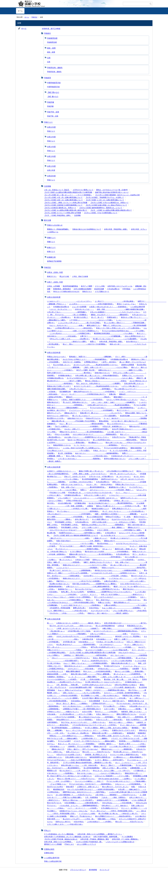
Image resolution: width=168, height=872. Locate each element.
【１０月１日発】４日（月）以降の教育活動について (63, 197)
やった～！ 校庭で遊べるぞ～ (114, 701)
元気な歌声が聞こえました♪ (134, 383)
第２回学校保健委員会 (90, 479)
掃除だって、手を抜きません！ (81, 816)
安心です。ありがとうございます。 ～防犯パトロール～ (71, 626)
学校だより (48, 122)
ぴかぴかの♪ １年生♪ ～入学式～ (67, 613)
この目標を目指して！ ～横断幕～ (94, 738)
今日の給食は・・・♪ (103, 639)
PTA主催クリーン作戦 (57, 492)
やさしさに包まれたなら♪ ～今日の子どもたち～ (81, 706)
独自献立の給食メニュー (100, 508)
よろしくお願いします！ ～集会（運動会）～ (103, 527)
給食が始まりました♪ (102, 373)
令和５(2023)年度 (53, 353)
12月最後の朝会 (80, 503)
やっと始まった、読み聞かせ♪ (78, 733)
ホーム (20, 11)
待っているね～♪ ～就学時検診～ (78, 511)
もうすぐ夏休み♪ (76, 551)
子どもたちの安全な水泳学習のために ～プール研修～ (123, 331)
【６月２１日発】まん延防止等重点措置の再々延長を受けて (65, 210)
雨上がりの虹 (64, 276)
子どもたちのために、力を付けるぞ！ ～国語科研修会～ (90, 784)
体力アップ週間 (86, 286)
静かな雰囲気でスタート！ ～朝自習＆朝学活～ (113, 816)
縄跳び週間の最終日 (73, 671)
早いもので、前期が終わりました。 (75, 402)
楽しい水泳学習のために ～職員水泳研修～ (115, 440)
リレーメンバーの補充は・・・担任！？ (89, 781)
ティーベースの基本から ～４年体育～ (62, 679)
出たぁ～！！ (107, 549)
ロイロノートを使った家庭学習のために (124, 754)
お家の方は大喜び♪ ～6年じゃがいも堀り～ (125, 581)
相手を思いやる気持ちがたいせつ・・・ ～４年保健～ (113, 647)
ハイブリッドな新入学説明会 (121, 661)
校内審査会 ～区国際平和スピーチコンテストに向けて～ (109, 592)
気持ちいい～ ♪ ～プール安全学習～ (113, 560)
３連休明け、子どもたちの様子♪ (79, 746)
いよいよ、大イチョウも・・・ (60, 309)
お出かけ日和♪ (87, 711)
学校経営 (47, 78)
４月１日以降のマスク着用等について (120, 471)
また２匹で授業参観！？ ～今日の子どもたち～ (74, 795)
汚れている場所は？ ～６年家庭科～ (77, 426)
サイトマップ (104, 870)
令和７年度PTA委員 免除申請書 (106, 836)
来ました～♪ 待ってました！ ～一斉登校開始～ (77, 744)
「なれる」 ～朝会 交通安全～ (113, 797)
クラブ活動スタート (102, 291)
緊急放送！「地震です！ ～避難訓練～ (90, 357)
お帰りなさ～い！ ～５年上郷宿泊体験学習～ (88, 586)
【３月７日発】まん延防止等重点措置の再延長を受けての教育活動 (68, 192)
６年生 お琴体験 (53, 286)
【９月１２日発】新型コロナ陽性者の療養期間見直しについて (75, 535)
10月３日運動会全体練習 (82, 289)
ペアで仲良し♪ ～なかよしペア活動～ (91, 320)
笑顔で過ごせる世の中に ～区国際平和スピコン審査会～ (94, 584)
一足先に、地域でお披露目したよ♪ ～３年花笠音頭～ (82, 399)
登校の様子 (70, 787)
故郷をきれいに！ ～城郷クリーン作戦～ (120, 370)
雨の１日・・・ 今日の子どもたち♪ (96, 752)
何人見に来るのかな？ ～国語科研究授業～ (76, 644)
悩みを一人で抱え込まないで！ (79, 440)
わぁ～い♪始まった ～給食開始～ (121, 608)
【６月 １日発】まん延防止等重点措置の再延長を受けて (111, 210)
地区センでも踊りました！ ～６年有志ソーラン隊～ (118, 506)
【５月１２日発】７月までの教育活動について (100, 213)
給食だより (51, 247)
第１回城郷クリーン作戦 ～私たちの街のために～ (100, 695)
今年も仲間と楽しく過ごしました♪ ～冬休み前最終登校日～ (97, 375)
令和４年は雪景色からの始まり (126, 685)
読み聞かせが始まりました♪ (59, 584)
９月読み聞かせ (110, 533)
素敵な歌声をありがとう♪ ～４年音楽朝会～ (95, 391)
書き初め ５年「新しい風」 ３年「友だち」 (121, 679)
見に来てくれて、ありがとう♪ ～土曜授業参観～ (70, 570)
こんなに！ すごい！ (89, 594)
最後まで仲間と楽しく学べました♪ (91, 471)
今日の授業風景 (94, 701)
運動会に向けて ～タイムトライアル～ (125, 541)
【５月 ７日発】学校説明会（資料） (57, 215)
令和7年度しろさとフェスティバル (119, 286)
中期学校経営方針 (54, 83)
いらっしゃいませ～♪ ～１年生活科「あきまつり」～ (96, 498)
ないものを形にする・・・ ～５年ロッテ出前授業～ (123, 535)
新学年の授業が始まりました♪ (115, 459)
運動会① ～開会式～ (88, 397)
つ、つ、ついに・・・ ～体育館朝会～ (96, 445)
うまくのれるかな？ (110, 644)
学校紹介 (47, 33)
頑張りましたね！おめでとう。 (72, 484)
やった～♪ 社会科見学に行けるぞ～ (95, 661)
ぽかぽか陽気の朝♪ (65, 503)
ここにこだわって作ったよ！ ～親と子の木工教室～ (79, 323)
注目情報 (47, 186)
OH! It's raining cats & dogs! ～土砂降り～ (115, 779)
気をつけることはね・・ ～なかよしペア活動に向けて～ (99, 773)
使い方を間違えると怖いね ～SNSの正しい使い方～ (118, 813)
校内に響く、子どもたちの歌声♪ (72, 592)
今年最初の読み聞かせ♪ (72, 495)
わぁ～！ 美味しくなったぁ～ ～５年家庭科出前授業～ (86, 663)
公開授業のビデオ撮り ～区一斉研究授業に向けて (82, 709)
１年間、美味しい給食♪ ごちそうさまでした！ (89, 474)
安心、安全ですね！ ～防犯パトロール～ (118, 600)
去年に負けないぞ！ (82, 519)
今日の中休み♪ (94, 608)
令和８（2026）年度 (55, 272)
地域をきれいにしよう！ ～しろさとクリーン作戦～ (85, 565)
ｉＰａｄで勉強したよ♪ (57, 784)
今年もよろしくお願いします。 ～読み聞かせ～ (69, 339)
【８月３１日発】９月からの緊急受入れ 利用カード (109, 202)
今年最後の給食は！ (65, 375)
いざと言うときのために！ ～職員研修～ (79, 459)
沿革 (49, 58)
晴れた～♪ (89, 600)
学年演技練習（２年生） (70, 525)
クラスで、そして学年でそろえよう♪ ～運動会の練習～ (95, 741)
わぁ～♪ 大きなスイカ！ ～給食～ (66, 325)
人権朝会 (90, 506)
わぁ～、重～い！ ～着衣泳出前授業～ (82, 424)
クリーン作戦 (100, 286)
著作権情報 (93, 870)
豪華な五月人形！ (79, 608)
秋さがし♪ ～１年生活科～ (106, 711)
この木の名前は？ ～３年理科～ (99, 822)
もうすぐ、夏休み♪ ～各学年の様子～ (109, 760)
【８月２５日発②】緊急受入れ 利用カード (60, 208)
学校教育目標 (52, 38)
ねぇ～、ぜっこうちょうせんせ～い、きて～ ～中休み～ (87, 730)
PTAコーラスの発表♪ (62, 434)
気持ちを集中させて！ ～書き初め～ (69, 373)
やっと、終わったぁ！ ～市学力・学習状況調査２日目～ (112, 811)
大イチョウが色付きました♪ (77, 378)
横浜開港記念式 (58, 789)
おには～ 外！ (92, 484)
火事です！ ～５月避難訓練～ (101, 336)
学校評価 (50, 102)
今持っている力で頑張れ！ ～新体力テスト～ (122, 594)
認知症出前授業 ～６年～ (57, 674)
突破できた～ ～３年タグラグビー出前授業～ (78, 581)
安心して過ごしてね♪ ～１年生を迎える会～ (87, 456)
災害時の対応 (49, 849)
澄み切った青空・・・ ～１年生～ (132, 744)
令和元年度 (51, 176)
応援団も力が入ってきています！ (124, 730)
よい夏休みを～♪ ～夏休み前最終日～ (128, 757)
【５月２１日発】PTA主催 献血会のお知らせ (60, 839)
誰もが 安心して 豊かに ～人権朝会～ (72, 703)
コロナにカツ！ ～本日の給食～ (81, 669)
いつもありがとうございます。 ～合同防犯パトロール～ (114, 573)
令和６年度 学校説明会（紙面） (116, 229)
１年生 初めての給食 (80, 276)
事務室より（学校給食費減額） (58, 229)
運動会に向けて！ (70, 413)
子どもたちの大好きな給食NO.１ (116, 448)
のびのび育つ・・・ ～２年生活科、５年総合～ (106, 576)
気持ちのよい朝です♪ (63, 822)
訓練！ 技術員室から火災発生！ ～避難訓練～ (116, 514)
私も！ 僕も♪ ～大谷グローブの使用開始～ (85, 344)
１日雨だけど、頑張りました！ (88, 787)
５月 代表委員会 (91, 797)
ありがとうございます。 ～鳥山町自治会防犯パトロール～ (96, 365)
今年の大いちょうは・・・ (84, 309)
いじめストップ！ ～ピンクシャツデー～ (69, 301)
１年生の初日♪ (141, 610)
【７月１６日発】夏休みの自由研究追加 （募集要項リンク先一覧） (87, 762)
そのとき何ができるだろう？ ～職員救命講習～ (95, 434)
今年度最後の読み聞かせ (119, 359)
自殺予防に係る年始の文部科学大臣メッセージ (112, 192)
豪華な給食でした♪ (93, 325)
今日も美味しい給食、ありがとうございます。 (114, 736)
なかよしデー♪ (141, 490)
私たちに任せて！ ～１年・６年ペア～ (75, 770)
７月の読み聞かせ (113, 289)
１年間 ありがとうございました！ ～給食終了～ (78, 628)
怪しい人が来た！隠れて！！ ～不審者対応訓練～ (125, 323)
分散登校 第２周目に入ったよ (96, 754)
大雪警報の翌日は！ (91, 362)
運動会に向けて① (58, 749)
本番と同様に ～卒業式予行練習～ (124, 628)
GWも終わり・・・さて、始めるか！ (115, 805)
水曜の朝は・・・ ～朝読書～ (130, 709)
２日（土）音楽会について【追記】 (57, 190)
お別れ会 (121, 626)
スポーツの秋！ (109, 709)
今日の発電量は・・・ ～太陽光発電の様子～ (82, 803)
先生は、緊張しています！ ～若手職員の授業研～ (113, 658)
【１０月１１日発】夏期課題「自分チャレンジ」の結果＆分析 (117, 195)
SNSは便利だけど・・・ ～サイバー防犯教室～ (74, 719)
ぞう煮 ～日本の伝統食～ (90, 679)
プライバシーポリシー (78, 870)
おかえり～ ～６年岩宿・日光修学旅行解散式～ (122, 693)
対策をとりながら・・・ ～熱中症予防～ (124, 568)
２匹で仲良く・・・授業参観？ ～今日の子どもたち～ (116, 795)
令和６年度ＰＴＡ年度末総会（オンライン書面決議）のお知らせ (67, 836)
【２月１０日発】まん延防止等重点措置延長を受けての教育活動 (92, 652)
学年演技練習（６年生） (63, 522)
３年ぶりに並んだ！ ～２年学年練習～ (69, 514)
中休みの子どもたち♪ (93, 418)
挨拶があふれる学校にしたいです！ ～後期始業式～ (103, 525)
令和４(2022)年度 (53, 467)
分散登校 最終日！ (107, 744)
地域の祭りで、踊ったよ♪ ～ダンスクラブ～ (101, 413)
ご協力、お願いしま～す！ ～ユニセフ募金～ (106, 367)
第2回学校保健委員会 (70, 286)
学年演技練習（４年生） (70, 527)
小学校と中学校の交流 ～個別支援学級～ (88, 500)
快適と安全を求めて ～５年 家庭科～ (78, 541)
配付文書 (47, 220)
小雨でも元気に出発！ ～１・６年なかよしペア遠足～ (114, 522)
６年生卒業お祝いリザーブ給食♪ (79, 631)
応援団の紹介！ (112, 317)
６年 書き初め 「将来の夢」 (67, 685)
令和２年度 (51, 166)
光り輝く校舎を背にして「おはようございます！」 (103, 682)
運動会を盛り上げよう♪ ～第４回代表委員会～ (91, 554)
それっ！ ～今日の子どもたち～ (71, 658)
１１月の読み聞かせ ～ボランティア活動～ (76, 714)
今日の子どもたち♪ (119, 437)
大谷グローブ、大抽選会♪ (72, 362)
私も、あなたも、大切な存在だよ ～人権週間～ (98, 383)
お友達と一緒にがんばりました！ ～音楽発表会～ (108, 307)
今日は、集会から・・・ (105, 714)
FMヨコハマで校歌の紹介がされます (66, 291)
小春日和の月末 (87, 639)
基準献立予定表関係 (54, 261)
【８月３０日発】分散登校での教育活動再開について (63, 205)
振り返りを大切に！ (81, 317)
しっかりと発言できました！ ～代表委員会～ (81, 605)
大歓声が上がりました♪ (109, 479)
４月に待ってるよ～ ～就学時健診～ (67, 312)
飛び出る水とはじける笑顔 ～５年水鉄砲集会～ (107, 551)
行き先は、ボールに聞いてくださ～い (110, 642)
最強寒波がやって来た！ (117, 487)
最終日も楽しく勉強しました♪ (125, 549)
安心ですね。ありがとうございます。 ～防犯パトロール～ (83, 722)
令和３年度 (51, 156)
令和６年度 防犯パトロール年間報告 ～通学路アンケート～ (99, 834)
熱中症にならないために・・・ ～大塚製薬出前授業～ (118, 570)
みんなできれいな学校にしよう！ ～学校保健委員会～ (85, 359)
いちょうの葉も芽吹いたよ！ (123, 610)
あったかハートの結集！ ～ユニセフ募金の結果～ (107, 650)
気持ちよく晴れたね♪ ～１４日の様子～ (78, 800)
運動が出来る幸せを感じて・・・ (123, 663)
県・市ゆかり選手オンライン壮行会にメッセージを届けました (69, 776)
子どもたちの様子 (64, 741)
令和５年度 (51, 137)
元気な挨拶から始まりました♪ (76, 757)
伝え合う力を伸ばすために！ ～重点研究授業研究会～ (111, 503)
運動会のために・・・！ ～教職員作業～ (117, 749)
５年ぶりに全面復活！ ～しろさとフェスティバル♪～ (115, 312)
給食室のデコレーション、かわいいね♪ (74, 811)
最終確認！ (136, 728)
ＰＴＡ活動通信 (127, 836)
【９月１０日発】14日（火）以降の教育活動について (63, 200)
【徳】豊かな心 (53, 92)
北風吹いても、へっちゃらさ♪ (133, 375)
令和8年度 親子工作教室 (51, 28)
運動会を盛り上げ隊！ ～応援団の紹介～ (108, 733)
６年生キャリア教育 (82, 560)
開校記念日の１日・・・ (133, 773)
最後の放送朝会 (136, 448)
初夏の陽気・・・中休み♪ (107, 819)
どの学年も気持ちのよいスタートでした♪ (97, 685)
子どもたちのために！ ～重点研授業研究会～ (112, 408)
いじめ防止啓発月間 (138, 307)
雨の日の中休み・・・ (105, 543)
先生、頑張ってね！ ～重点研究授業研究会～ (83, 487)
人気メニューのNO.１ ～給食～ (109, 634)
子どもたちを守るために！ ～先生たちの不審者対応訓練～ (69, 760)
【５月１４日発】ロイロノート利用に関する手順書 (62, 213)
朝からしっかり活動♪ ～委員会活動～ (129, 671)
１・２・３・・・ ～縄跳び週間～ (82, 677)
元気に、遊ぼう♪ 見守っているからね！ (82, 749)
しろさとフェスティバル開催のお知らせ (120, 842)
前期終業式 (142, 733)
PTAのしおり (69, 844)
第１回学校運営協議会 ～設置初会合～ (67, 728)
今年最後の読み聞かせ (61, 307)
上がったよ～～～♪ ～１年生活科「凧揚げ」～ (112, 490)
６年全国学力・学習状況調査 (59, 608)
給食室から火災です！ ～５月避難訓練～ (113, 800)
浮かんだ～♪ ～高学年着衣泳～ (101, 557)
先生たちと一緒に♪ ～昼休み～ (121, 722)
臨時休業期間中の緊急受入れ (100, 757)
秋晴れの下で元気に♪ (113, 517)
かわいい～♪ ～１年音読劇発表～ (128, 784)
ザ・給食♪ (127, 517)
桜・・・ (50, 623)
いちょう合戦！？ (64, 498)
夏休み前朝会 (104, 421)
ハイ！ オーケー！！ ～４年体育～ (83, 808)
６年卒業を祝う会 (69, 642)
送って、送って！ (97, 317)
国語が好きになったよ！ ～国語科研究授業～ (82, 666)
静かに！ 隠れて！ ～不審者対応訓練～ (117, 765)
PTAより (47, 830)
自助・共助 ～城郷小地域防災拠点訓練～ (121, 309)
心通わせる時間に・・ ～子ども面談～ (125, 605)
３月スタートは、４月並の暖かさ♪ (101, 476)
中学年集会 (126, 289)
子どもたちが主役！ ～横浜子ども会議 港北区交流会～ (93, 546)
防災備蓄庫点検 (65, 391)
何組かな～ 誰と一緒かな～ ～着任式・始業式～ (108, 613)
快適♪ (133, 787)
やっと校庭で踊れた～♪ (100, 519)
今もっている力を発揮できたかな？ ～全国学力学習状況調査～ (91, 789)
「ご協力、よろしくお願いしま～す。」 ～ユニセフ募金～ (122, 677)
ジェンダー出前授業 (79, 307)
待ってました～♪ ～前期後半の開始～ (78, 549)
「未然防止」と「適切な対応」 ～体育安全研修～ (85, 655)
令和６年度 (51, 127)
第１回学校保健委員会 (92, 768)
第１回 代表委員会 (65, 453)
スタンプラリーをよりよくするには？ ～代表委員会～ (71, 530)
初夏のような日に (104, 602)
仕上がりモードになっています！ (124, 519)
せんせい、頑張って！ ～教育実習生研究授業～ (86, 429)
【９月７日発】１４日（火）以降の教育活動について (105, 200)
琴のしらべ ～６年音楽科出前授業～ (97, 671)
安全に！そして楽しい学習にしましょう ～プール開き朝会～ (118, 328)
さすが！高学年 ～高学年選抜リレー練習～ (119, 530)
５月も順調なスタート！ (109, 808)
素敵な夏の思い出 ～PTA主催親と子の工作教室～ (74, 421)
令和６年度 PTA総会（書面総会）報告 (94, 839)
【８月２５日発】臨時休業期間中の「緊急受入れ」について (100, 208)
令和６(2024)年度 (53, 297)
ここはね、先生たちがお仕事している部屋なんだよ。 (82, 448)
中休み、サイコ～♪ (100, 450)
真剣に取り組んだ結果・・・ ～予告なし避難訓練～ (91, 674)
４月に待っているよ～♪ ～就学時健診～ (90, 389)
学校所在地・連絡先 (55, 68)
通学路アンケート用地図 (53, 844)
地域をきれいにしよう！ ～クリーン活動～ (84, 578)
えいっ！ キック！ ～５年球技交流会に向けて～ (83, 394)
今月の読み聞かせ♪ (103, 482)
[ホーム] (69, 3)
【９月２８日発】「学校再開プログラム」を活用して (104, 197)
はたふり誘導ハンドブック (86, 844)
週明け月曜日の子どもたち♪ (126, 714)
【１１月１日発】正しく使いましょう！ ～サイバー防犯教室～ (68, 195)
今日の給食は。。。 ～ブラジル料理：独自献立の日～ (115, 687)
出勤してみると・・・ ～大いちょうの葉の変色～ (82, 693)
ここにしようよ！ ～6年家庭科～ (77, 568)
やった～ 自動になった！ (134, 644)
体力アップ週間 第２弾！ (86, 370)
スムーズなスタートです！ (100, 610)
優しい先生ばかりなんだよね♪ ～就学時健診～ (97, 717)
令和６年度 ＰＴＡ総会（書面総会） (125, 839)
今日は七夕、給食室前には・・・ (114, 426)
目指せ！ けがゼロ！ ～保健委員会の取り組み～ (106, 690)
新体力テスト (52, 276)
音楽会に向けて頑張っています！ (59, 386)
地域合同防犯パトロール (62, 445)
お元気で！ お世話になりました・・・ (61, 471)
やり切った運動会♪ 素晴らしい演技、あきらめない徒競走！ (107, 728)
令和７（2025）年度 (55, 282)
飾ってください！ (66, 560)
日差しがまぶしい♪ (73, 752)
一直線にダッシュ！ (100, 538)
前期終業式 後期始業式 (62, 289)
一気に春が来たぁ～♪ (57, 631)
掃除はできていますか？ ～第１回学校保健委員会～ (82, 432)
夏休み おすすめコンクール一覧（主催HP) (112, 190)
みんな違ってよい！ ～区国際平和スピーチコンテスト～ (86, 437)
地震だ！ (93, 341)
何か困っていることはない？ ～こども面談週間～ (115, 339)
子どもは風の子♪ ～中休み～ (114, 706)
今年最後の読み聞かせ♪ (55, 378)
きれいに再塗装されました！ (135, 336)
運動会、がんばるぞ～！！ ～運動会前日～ (110, 315)
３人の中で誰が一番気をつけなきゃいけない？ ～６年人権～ (104, 698)
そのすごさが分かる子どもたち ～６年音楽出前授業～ (84, 636)
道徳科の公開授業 (127, 365)
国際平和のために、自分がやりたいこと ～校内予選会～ (84, 792)
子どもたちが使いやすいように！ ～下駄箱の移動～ (126, 781)
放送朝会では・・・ (65, 589)
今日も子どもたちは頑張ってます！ (69, 754)
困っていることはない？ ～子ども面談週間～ (94, 416)
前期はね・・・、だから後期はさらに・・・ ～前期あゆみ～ (71, 736)
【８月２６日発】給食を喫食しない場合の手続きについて (106, 205)
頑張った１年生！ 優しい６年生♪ (114, 768)
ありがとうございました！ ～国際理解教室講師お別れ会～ (116, 631)
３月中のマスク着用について (83, 190)
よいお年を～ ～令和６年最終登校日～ (91, 304)
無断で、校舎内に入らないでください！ (98, 562)
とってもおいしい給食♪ (87, 813)
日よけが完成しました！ (62, 365)
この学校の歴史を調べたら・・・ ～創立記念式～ (74, 328)
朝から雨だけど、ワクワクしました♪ (115, 787)
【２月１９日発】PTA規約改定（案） (89, 842)
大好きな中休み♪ (106, 484)
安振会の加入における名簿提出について (86, 229)
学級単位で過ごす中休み (131, 695)
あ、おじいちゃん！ (123, 476)
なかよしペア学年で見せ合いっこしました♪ (122, 399)
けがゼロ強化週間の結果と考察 (80, 687)
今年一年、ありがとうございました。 (123, 474)
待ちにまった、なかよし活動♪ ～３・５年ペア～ (111, 770)
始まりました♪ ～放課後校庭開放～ (97, 453)
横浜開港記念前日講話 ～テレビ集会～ (114, 333)
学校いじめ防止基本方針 (53, 861)
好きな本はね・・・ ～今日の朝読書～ (117, 803)
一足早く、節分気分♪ (108, 362)
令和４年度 (51, 147)
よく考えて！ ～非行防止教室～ (115, 301)
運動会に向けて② (100, 746)
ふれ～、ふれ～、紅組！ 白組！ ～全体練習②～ (113, 402)
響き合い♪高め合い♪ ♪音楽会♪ (106, 381)
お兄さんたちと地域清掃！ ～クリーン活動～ (112, 776)
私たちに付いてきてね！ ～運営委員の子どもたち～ (97, 589)
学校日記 (34, 17)
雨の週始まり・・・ (95, 442)
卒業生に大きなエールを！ (56, 357)
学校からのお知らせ (55, 225)
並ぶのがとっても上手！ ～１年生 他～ (79, 819)
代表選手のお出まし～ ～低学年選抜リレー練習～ (80, 533)
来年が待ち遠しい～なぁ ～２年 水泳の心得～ (79, 765)
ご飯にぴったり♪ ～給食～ (69, 538)
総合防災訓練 (99, 289)
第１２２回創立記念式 (95, 517)
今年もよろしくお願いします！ (95, 495)
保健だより (51, 238)
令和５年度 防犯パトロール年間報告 (58, 842)
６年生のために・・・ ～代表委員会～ (114, 669)
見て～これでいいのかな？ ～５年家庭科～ (115, 597)
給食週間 (135, 669)
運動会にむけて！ (145, 527)
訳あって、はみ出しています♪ (75, 476)
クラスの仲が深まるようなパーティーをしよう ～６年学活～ (94, 725)
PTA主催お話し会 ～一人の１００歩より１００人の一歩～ (90, 492)
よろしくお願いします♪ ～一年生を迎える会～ (65, 824)
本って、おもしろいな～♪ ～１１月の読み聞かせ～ (123, 511)
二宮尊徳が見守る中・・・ (102, 703)
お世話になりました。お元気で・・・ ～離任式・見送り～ (78, 623)
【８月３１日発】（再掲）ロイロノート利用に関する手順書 (65, 202)
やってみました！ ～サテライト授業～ (71, 543)
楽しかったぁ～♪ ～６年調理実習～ (128, 674)
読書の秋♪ (112, 394)
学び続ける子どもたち (112, 666)
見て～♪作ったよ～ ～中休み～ (67, 647)
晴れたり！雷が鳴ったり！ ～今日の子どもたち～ (76, 779)
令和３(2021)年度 (53, 619)
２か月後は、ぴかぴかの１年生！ (81, 482)
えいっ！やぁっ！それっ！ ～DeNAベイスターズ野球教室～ (69, 597)
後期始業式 (131, 733)
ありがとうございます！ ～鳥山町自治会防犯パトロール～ (96, 386)
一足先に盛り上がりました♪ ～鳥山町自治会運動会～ (109, 405)
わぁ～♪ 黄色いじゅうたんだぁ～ (70, 690)
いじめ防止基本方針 (52, 858)
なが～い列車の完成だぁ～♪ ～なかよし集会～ (112, 378)
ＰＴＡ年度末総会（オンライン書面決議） (59, 834)
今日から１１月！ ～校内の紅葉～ (109, 719)
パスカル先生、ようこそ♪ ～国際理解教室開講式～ (79, 805)
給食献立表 (51, 257)
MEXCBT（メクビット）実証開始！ (128, 636)
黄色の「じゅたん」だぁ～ (126, 304)
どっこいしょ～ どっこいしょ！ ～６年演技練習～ (91, 410)
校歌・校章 (51, 48)
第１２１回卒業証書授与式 (105, 626)
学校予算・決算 (53, 112)
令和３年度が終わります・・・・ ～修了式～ (125, 623)
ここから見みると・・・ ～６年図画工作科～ (70, 333)
